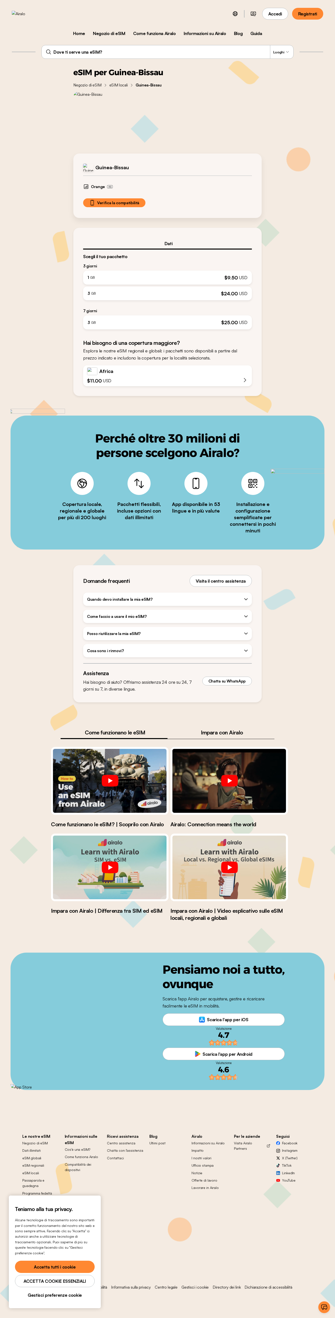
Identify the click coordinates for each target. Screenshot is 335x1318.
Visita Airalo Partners (243, 1145)
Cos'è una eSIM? (77, 1149)
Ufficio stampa (203, 1165)
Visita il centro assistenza (221, 581)
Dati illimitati (31, 1150)
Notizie (197, 1173)
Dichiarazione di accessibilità (268, 1287)
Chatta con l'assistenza (125, 1150)
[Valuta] (253, 14)
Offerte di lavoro (204, 1180)
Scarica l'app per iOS (227, 1019)
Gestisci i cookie (195, 1287)
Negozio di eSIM (109, 33)
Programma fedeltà (37, 1193)
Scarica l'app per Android (227, 1054)
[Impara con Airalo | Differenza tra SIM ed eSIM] (110, 867)
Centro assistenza (121, 1143)
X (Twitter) (289, 1158)
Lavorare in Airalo (205, 1188)
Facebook (289, 1143)
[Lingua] (235, 14)
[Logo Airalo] (26, 14)
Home (79, 33)
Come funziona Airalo (154, 33)
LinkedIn (288, 1173)
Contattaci (115, 1158)
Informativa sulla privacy (131, 1287)
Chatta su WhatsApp (227, 681)
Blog (238, 33)
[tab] (167, 243)
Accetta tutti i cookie (55, 1267)
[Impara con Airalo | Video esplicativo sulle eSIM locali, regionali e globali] (229, 867)
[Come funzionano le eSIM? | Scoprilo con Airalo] (110, 781)
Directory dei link (227, 1287)
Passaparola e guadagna (33, 1183)
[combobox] (167, 52)
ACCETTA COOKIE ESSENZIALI (55, 1281)
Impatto (198, 1150)
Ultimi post (157, 1143)
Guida (256, 33)
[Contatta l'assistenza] (324, 1307)
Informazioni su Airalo (205, 33)
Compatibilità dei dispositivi (78, 1167)
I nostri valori (201, 1158)
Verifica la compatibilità (118, 202)
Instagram (289, 1150)
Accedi (275, 13)
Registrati (307, 13)
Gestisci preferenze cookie (55, 1295)
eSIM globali (31, 1158)
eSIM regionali (33, 1165)
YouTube (288, 1180)
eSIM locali (118, 85)
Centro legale (166, 1287)
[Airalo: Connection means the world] (229, 781)
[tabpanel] (167, 289)
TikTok (286, 1165)
